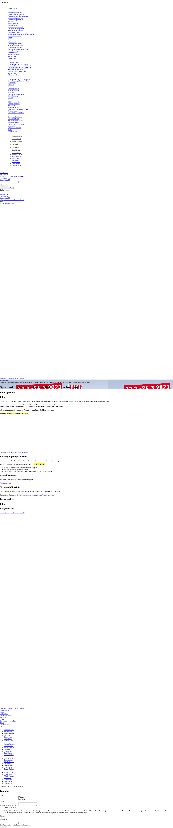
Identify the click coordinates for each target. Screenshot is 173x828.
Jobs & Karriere (17, 141)
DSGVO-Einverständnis (8, 807)
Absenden (4, 827)
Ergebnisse (4, 186)
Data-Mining (16, 150)
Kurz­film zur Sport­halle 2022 (20, 452)
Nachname (22, 799)
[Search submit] (1, 184)
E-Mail (3, 801)
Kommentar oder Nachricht (9, 805)
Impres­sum (15, 144)
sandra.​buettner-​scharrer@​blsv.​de (36, 495)
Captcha (3, 816)
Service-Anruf (16, 139)
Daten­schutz (16, 147)
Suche (2, 190)
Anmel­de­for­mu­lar (5, 483)
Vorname (21, 797)
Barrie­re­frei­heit (16, 153)
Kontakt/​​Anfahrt (17, 136)
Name (2, 795)
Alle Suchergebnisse (7, 188)
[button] (88, 2)
